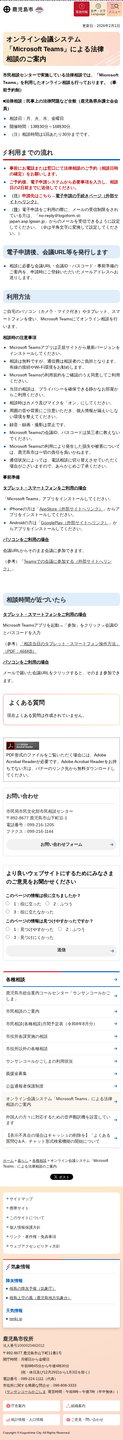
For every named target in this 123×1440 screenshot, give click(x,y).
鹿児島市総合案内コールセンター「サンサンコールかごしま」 (58, 995)
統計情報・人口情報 (27, 1420)
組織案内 (78, 1406)
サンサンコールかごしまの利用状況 (39, 1061)
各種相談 (15, 979)
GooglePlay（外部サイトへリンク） (75, 522)
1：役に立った (27, 903)
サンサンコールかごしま (26, 1392)
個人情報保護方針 (25, 1227)
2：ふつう (63, 903)
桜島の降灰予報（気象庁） (33, 1288)
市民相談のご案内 (22, 1011)
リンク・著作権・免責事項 (33, 1236)
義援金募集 (16, 1073)
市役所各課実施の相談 (27, 1036)
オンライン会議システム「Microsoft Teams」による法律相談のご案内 (59, 1101)
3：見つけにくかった (34, 937)
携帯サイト (19, 1208)
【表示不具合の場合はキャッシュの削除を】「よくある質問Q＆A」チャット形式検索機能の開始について (58, 1138)
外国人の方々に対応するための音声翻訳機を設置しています (58, 1120)
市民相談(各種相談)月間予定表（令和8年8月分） (51, 1023)
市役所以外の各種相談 (27, 1048)
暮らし (23, 1161)
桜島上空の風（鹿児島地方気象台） (41, 1298)
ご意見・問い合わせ (87, 1420)
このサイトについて (27, 1218)
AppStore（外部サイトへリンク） (71, 508)
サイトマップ (21, 1199)
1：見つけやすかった (34, 929)
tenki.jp (16, 1319)
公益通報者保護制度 (25, 1086)
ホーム (8, 1161)
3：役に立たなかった (34, 912)
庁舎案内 (18, 1406)
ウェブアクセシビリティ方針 (35, 1246)
